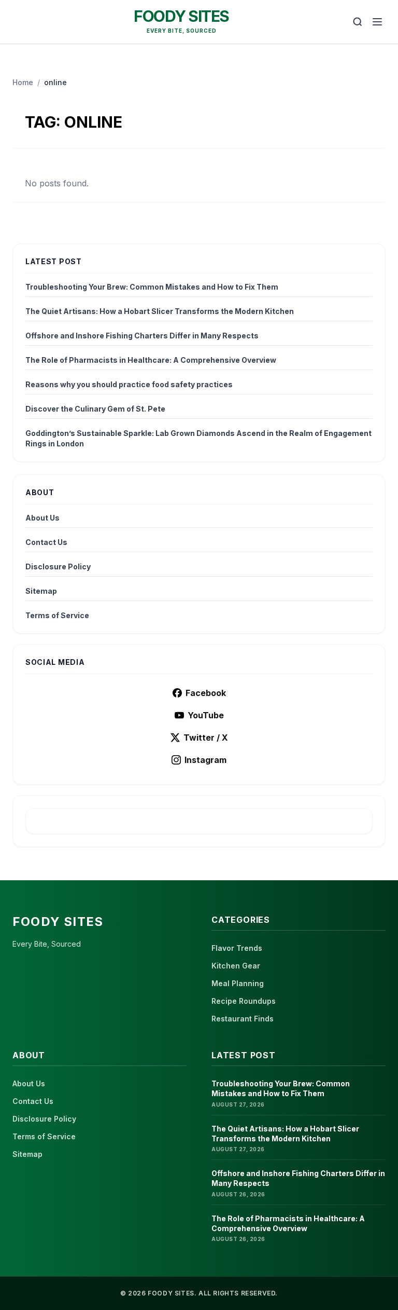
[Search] (357, 22)
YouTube (206, 715)
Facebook (206, 693)
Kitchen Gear (235, 965)
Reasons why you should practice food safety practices (129, 384)
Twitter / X (205, 737)
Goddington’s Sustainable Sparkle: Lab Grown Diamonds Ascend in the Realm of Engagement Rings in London (198, 438)
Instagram (205, 760)
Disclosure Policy (58, 566)
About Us (42, 517)
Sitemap (41, 590)
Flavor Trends (236, 948)
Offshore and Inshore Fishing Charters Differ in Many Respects (142, 335)
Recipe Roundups (243, 1001)
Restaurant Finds (242, 1018)
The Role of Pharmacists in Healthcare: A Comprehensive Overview (150, 360)
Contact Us (46, 542)
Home (22, 82)
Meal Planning (237, 983)
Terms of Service (57, 615)
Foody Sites (181, 16)
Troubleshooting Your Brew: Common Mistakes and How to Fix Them (151, 286)
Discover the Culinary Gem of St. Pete (95, 408)
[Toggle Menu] (377, 21)
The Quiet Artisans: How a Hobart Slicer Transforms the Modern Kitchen (159, 311)
